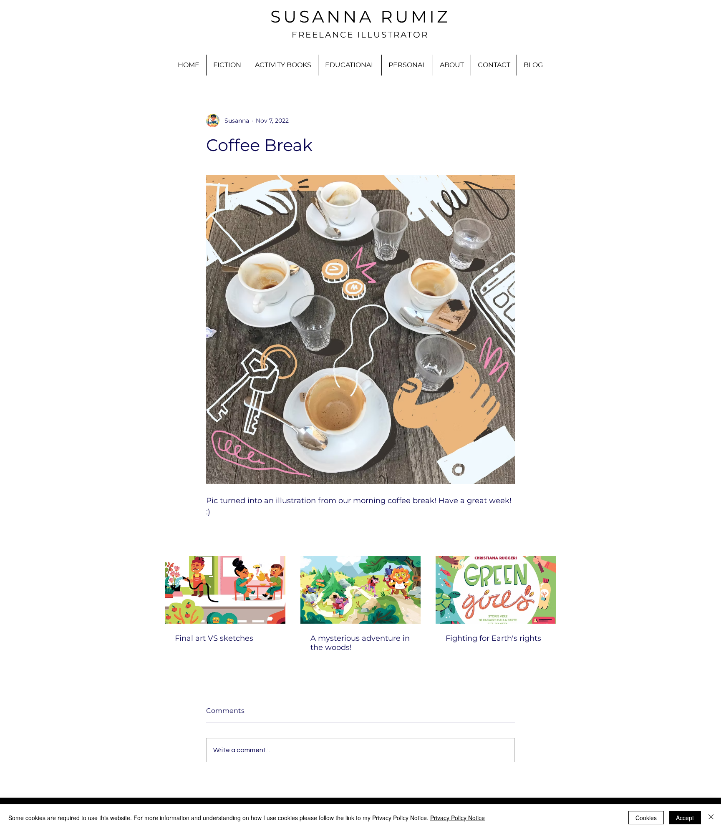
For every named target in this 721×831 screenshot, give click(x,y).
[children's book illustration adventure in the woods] (360, 590)
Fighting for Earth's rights (493, 638)
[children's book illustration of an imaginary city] (225, 590)
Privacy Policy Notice (457, 817)
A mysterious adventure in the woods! (360, 643)
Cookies (646, 817)
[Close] (711, 817)
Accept (685, 817)
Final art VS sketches (214, 638)
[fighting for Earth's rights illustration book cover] (496, 590)
